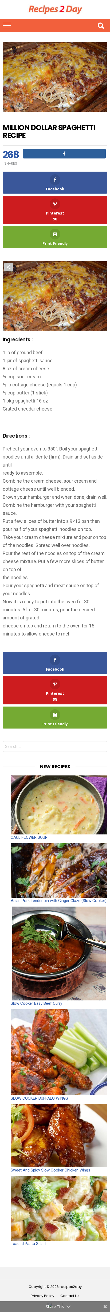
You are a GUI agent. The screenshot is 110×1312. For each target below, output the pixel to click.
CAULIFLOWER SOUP (29, 837)
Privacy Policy (42, 1296)
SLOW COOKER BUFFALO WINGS (39, 1098)
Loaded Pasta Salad (28, 1243)
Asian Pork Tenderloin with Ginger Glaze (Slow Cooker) (59, 900)
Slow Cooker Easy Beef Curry (36, 1003)
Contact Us (69, 1296)
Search (101, 25)
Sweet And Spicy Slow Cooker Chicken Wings (50, 1170)
